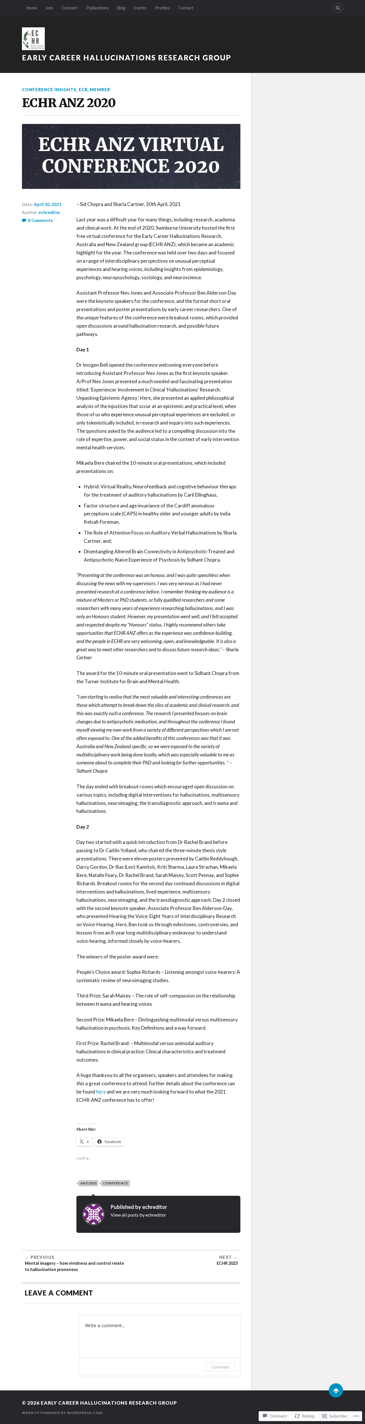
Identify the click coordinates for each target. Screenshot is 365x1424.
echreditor (49, 212)
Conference (115, 1183)
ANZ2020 (88, 1183)
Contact (185, 7)
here (101, 1092)
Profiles (162, 7)
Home (31, 7)
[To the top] (336, 1390)
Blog (121, 7)
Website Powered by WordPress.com (62, 1413)
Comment (221, 1366)
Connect (70, 7)
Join (49, 7)
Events (140, 7)
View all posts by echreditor (138, 1214)
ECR (83, 89)
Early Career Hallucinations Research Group (126, 57)
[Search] (338, 8)
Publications (97, 7)
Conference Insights (49, 89)
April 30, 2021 (48, 204)
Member (100, 89)
